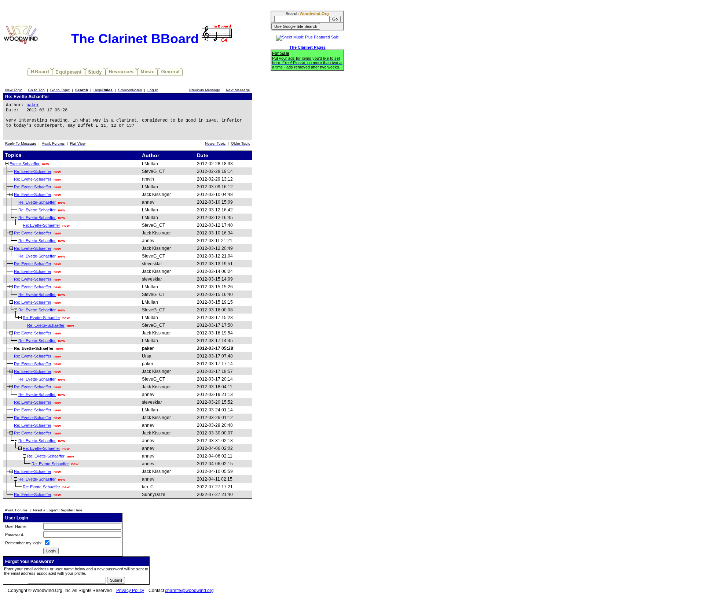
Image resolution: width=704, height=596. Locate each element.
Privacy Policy (130, 590)
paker (32, 105)
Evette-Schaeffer (25, 164)
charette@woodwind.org (189, 590)
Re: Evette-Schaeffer (32, 171)
